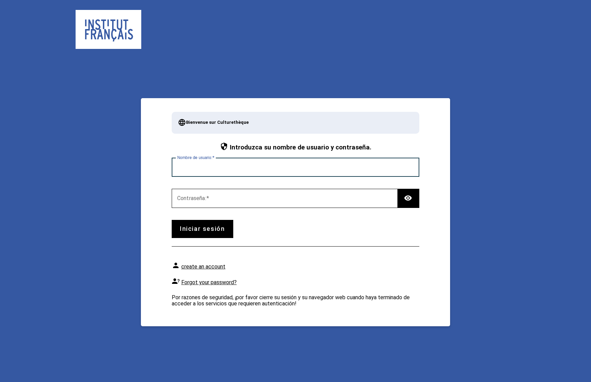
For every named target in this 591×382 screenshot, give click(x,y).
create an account (203, 266)
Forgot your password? (209, 282)
